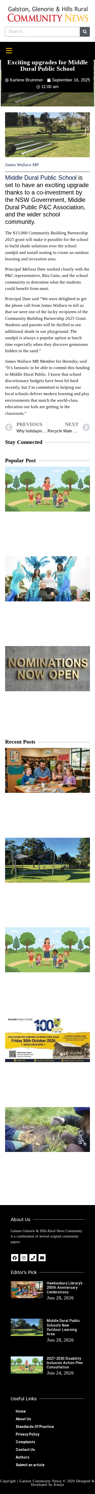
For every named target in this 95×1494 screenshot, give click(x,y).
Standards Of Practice (35, 1427)
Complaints (25, 1442)
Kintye (59, 1485)
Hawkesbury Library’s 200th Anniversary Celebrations (65, 1287)
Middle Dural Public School (41, 177)
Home (21, 1411)
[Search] (85, 32)
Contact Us (25, 1450)
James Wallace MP (22, 164)
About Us (23, 1419)
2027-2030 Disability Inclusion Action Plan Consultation (65, 1363)
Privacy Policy (27, 1434)
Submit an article (30, 1465)
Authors (22, 1457)
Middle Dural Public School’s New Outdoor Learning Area (63, 1327)
